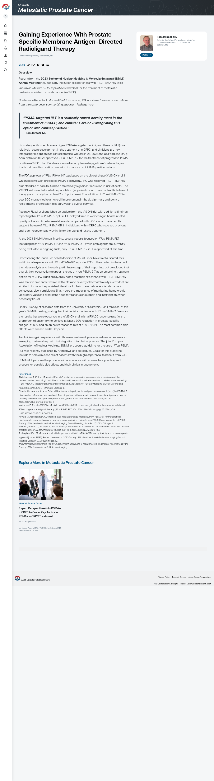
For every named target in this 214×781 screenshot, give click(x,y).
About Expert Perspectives (7, 55)
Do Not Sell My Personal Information (196, 584)
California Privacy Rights (168, 584)
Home (7, 26)
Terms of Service (179, 577)
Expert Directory (7, 48)
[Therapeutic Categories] (7, 33)
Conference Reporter (7, 40)
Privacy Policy (164, 577)
